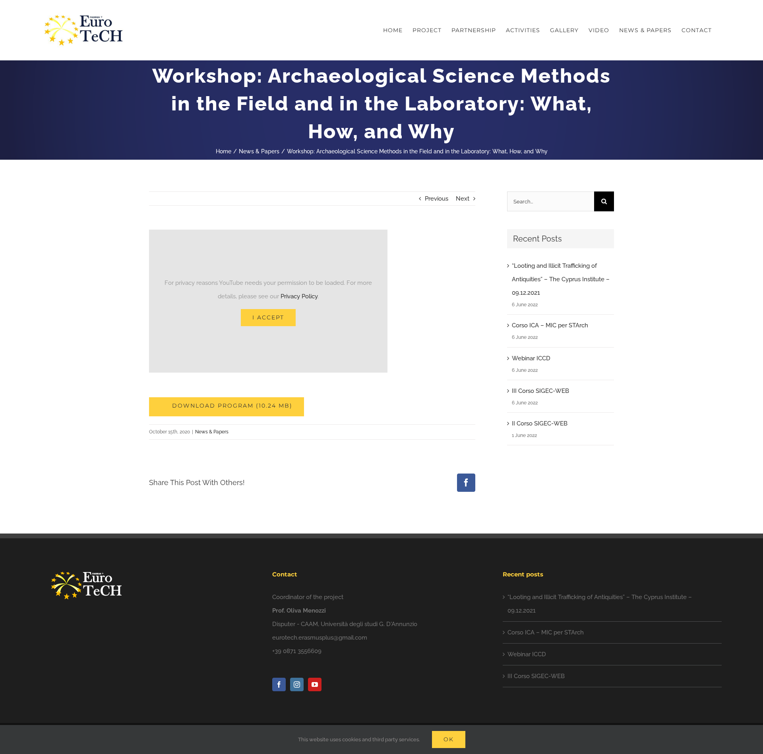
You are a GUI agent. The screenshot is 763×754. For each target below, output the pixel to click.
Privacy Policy (299, 296)
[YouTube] (314, 684)
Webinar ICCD (531, 358)
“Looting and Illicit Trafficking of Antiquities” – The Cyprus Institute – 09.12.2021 (561, 279)
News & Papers (212, 432)
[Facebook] (279, 684)
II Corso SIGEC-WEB (539, 423)
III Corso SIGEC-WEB (540, 390)
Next (462, 198)
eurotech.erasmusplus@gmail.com (319, 637)
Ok (448, 739)
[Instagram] (297, 684)
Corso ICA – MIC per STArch (550, 325)
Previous (436, 198)
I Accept (268, 317)
